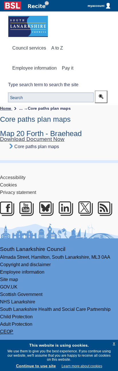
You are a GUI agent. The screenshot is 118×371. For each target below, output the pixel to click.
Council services (29, 48)
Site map (9, 279)
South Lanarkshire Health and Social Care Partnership (55, 309)
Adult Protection (16, 324)
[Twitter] (84, 208)
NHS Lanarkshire (17, 301)
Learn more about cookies (82, 366)
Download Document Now (32, 139)
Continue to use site (36, 366)
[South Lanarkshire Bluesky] (45, 208)
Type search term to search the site (43, 84)
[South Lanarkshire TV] (25, 208)
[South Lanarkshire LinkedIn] (64, 208)
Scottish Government (21, 294)
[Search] (101, 97)
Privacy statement (18, 192)
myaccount (96, 5)
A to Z (57, 48)
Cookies (8, 184)
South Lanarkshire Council (32, 249)
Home (6, 108)
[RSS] (104, 208)
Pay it (67, 68)
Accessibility (12, 177)
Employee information (34, 68)
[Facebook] (6, 208)
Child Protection (16, 316)
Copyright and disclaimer (25, 264)
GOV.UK (8, 286)
